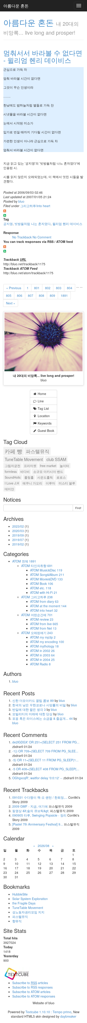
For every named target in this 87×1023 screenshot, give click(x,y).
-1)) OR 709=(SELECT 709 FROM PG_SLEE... (45, 751)
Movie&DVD (51, 579)
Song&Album (52, 574)
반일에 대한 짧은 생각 (29, 709)
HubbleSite (20, 894)
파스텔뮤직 (37, 451)
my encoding (52, 641)
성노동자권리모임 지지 (28, 912)
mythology (49, 646)
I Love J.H (12, 483)
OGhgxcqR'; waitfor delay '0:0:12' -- (37, 778)
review (46, 619)
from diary (49, 601)
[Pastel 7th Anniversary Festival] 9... (37, 824)
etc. (45, 588)
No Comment (42, 237)
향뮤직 (17, 921)
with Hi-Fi (48, 592)
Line (40, 401)
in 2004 (47, 659)
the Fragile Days (23, 903)
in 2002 (47, 650)
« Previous (13, 288)
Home (41, 393)
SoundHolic (13, 477)
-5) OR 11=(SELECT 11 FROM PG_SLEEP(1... (45, 760)
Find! (78, 508)
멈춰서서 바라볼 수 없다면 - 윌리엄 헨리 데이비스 (42, 56)
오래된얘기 (42, 632)
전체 (29, 561)
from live (49, 624)
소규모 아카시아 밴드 (48, 471)
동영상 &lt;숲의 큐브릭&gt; (30, 811)
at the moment (53, 606)
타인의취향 (42, 565)
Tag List (43, 408)
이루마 (50, 483)
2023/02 (18, 526)
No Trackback (22, 237)
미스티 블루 (67, 483)
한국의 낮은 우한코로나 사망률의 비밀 (39, 705)
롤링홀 (29, 477)
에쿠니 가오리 (32, 483)
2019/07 (18, 539)
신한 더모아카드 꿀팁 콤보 (33, 700)
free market (48, 465)
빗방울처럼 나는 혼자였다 (32, 223)
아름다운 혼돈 (16, 5)
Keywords (44, 423)
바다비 (25, 471)
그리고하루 (42, 597)
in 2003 (47, 655)
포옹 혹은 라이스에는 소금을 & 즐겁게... (42, 718)
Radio (45, 664)
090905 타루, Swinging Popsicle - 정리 (39, 815)
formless (11, 471)
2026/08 (43, 845)
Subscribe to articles (30, 983)
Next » (10, 303)
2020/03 (18, 530)
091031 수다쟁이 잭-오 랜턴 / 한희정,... (39, 797)
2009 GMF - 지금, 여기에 (30, 806)
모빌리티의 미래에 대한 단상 (32, 714)
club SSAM (56, 459)
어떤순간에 (42, 615)
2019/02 (18, 544)
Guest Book (45, 430)
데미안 (9, 489)
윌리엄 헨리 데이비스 (67, 223)
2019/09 (18, 535)
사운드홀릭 (45, 477)
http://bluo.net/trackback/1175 (24, 264)
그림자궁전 (12, 465)
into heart (49, 610)
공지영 (8, 223)
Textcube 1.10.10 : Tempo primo (48, 1012)
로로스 (61, 477)
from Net (48, 628)
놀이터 (64, 465)
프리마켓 (30, 465)
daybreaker (68, 1016)
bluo (21, 201)
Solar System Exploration (30, 898)
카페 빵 (13, 451)
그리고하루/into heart (35, 206)
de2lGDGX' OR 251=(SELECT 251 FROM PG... (45, 742)
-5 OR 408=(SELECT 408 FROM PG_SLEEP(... (45, 769)
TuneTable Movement (24, 459)
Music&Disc (51, 570)
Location (43, 416)
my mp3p (48, 637)
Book (46, 583)
